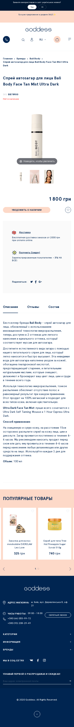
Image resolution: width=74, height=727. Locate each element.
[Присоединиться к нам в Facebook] (38, 660)
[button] (43, 40)
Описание (10, 306)
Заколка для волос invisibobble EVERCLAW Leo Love (19, 544)
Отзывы (33, 306)
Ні (42, 7)
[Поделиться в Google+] (40, 282)
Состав (53, 306)
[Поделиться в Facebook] (36, 281)
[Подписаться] (70, 681)
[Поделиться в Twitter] (31, 282)
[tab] (10, 307)
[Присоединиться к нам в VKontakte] (31, 660)
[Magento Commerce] (38, 30)
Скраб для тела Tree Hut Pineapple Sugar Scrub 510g (54, 544)
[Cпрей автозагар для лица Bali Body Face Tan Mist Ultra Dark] (21, 176)
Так (32, 7)
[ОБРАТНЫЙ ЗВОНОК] (6, 39)
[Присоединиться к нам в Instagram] (44, 660)
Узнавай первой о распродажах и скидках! (31, 674)
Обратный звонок (58, 615)
